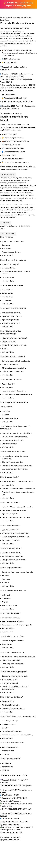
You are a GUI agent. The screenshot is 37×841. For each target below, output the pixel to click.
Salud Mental (4, 20)
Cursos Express (5, 830)
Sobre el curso (8, 174)
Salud (2, 806)
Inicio (2, 17)
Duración (5, 222)
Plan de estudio (8, 234)
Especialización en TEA (11, 832)
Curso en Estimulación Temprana (16, 785)
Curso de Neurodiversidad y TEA (15, 809)
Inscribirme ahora (8, 94)
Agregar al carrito (6, 801)
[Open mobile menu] (2, 10)
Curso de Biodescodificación (17, 205)
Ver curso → (16, 801)
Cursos (7, 17)
